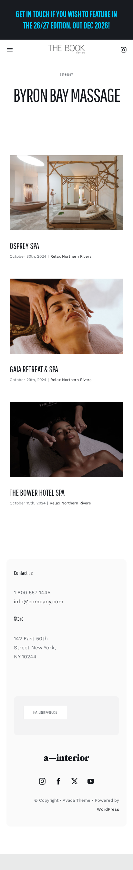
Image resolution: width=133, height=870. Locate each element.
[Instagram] (42, 781)
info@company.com (38, 601)
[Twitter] (74, 781)
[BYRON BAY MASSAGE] (66, 192)
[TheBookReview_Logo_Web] (66, 47)
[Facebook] (58, 781)
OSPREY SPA (24, 246)
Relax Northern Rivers (70, 256)
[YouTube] (91, 781)
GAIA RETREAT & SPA (34, 369)
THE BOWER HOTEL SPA (37, 492)
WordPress (108, 809)
